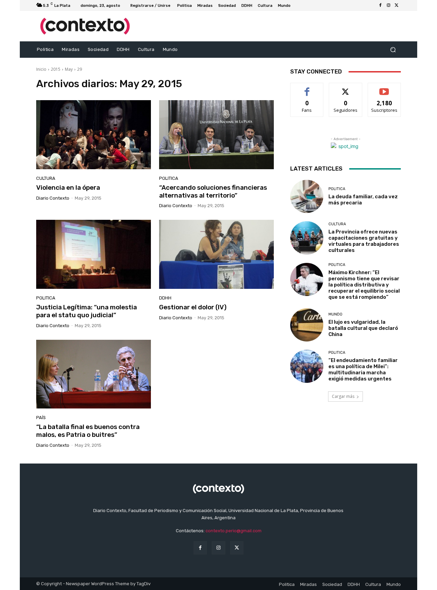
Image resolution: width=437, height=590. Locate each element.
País (41, 417)
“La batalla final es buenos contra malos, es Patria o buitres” (88, 431)
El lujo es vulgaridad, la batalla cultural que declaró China (363, 328)
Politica (168, 178)
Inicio (41, 69)
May (69, 69)
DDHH (165, 298)
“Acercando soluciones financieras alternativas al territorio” (213, 191)
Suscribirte (384, 88)
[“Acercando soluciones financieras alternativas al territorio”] (216, 134)
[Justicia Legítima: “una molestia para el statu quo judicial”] (93, 254)
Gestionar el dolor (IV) (193, 307)
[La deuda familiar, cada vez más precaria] (306, 196)
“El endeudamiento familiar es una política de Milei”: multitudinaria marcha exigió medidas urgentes (363, 369)
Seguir (345, 88)
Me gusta (307, 88)
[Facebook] (380, 5)
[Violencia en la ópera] (93, 134)
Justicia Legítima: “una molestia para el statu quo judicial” (86, 311)
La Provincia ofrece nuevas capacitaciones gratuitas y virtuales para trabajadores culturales (363, 241)
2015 (55, 69)
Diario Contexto (52, 198)
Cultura (45, 178)
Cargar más (343, 396)
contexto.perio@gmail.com (234, 530)
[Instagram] (388, 5)
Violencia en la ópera (68, 187)
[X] (397, 5)
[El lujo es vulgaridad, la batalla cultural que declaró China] (306, 324)
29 (79, 69)
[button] (393, 50)
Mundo (335, 314)
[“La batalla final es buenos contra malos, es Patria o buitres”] (93, 374)
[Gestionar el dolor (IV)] (216, 254)
